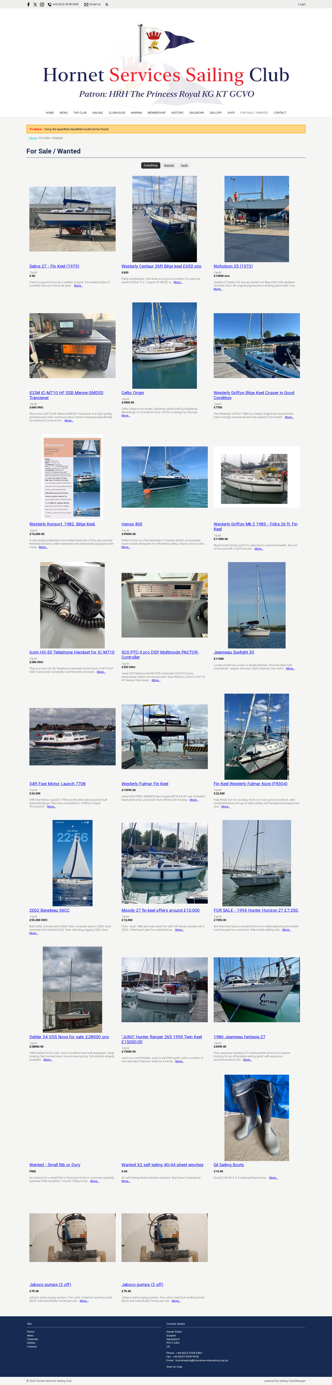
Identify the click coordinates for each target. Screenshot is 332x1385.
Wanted (169, 165)
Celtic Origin (133, 392)
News (64, 112)
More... (78, 285)
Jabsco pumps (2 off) (50, 1284)
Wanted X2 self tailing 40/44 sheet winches (162, 1164)
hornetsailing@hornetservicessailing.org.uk (201, 1360)
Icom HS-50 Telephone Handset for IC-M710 (72, 652)
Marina (136, 112)
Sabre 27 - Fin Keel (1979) (54, 266)
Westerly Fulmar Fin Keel (145, 783)
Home (50, 112)
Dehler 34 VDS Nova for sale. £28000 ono (69, 1036)
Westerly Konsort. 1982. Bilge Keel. (62, 524)
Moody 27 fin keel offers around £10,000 (161, 910)
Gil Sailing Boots (229, 1164)
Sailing (97, 112)
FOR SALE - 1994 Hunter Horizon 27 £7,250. (256, 910)
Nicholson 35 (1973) (233, 266)
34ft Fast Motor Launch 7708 (57, 783)
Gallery (216, 112)
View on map (174, 1366)
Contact (280, 112)
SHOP (231, 112)
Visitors (177, 112)
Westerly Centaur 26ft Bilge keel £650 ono (161, 266)
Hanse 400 (132, 524)
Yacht (184, 165)
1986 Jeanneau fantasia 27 (239, 1036)
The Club (80, 112)
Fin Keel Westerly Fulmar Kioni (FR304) (251, 783)
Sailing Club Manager (292, 1381)
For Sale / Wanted (254, 112)
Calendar (196, 112)
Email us (95, 4)
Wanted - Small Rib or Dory (54, 1164)
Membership (157, 112)
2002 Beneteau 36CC (49, 910)
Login (302, 4)
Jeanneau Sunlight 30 (234, 652)
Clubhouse (117, 112)
